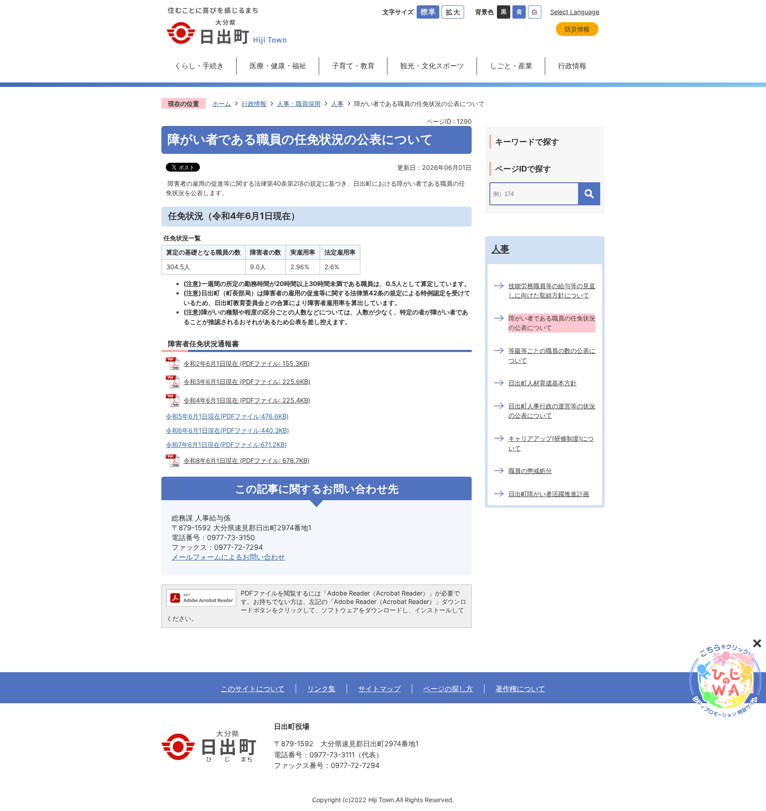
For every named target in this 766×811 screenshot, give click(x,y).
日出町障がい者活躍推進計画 (548, 494)
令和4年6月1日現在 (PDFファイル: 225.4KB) (247, 400)
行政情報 (572, 65)
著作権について (520, 688)
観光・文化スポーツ (432, 65)
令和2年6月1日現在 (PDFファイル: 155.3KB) (246, 363)
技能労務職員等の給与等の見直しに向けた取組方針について (551, 290)
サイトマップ (379, 688)
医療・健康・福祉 (278, 65)
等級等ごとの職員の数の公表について (551, 355)
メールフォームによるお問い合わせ (228, 556)
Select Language (574, 12)
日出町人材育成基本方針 (542, 383)
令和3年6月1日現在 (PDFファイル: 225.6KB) (247, 381)
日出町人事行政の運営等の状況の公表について (551, 410)
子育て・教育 (353, 65)
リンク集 (321, 688)
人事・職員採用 (298, 103)
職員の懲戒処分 (530, 470)
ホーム (221, 103)
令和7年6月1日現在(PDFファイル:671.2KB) (226, 444)
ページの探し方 (448, 688)
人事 (337, 103)
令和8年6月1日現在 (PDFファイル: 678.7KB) (246, 460)
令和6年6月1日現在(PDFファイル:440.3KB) (227, 430)
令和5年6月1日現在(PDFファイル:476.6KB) (227, 416)
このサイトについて (253, 688)
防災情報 (577, 29)
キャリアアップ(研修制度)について (551, 443)
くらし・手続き (199, 65)
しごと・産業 (511, 65)
